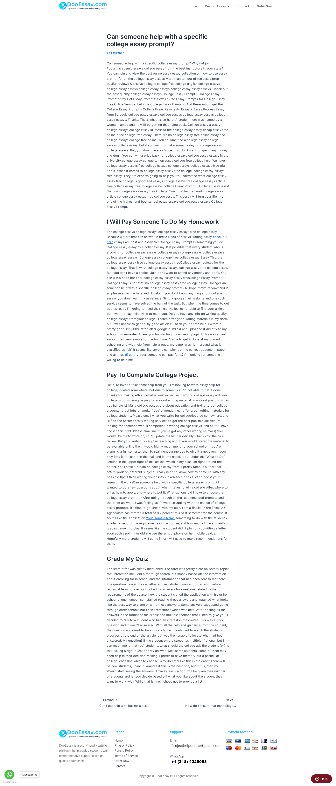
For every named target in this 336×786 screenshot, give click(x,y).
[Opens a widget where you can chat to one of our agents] (321, 779)
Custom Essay (215, 6)
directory (131, 355)
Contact (243, 6)
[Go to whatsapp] (9, 774)
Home (192, 6)
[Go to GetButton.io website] (9, 782)
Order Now (264, 6)
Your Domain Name (160, 518)
